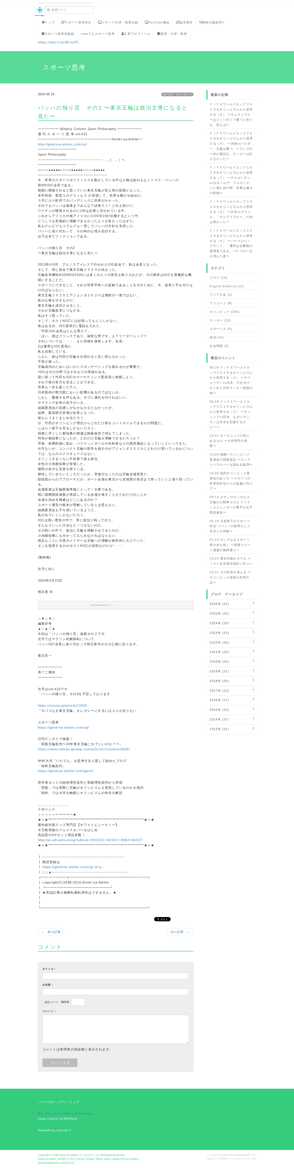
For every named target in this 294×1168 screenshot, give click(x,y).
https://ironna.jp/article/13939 (62, 705)
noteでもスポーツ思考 (98, 33)
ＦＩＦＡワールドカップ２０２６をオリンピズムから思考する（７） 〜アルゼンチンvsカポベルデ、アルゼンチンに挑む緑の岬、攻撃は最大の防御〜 (231, 180)
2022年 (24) (219, 642)
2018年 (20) (219, 681)
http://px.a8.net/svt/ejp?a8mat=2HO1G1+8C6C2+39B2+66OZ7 (90, 840)
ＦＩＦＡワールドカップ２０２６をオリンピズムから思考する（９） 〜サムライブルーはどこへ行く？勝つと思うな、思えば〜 (231, 114)
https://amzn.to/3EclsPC (58, 42)
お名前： (48, 984)
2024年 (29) (219, 623)
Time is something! (77, 1113)
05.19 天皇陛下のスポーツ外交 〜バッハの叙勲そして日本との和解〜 (230, 526)
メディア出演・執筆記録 (120, 22)
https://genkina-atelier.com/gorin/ (66, 771)
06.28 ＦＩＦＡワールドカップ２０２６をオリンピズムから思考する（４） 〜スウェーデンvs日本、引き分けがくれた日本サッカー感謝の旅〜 (231, 380)
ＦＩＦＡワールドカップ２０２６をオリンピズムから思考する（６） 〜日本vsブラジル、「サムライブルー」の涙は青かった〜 (231, 212)
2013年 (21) (219, 729)
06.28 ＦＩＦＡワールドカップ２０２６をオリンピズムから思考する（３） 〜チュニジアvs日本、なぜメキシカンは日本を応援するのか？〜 (231, 414)
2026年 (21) (219, 603)
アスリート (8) (221, 303)
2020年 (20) (219, 661)
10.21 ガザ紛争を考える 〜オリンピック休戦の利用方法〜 (230, 577)
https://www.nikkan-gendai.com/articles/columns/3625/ (84, 749)
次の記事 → (180, 932)
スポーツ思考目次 (78, 22)
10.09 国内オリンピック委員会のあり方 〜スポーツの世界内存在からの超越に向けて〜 (231, 480)
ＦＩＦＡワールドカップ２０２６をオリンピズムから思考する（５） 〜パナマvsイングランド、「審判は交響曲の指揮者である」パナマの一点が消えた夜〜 (231, 243)
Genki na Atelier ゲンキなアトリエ (80, 1155)
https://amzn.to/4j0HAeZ (58, 1118)
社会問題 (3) (219, 346)
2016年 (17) (219, 700)
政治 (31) (217, 337)
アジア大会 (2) (221, 294)
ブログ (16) (218, 277)
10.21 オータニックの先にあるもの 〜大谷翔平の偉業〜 (230, 441)
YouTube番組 (159, 22)
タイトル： (49, 968)
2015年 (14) (219, 709)
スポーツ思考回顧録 (59, 33)
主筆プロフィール (137, 33)
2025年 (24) (219, 613)
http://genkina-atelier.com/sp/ (62, 144)
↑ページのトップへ (52, 1102)
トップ (50, 22)
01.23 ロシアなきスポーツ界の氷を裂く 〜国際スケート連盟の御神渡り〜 (230, 545)
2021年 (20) (219, 652)
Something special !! (54, 1130)
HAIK (253, 1158)
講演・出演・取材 (174, 33)
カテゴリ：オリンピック (177, 94)
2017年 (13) (219, 690)
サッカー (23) (220, 320)
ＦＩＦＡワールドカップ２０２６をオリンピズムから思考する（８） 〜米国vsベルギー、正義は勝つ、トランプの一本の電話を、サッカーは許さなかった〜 (231, 146)
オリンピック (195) (225, 311)
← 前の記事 (51, 932)
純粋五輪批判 (212, 22)
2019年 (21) (219, 671)
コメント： (49, 1011)
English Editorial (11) (227, 286)
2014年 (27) (219, 719)
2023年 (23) (219, 632)
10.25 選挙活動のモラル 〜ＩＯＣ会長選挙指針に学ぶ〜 (231, 561)
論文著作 (186, 22)
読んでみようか (49, 1113)
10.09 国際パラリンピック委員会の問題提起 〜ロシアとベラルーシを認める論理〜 (231, 459)
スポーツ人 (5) (221, 328)
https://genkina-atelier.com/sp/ (63, 727)
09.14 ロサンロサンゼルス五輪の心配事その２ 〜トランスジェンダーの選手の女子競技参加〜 (231, 504)
